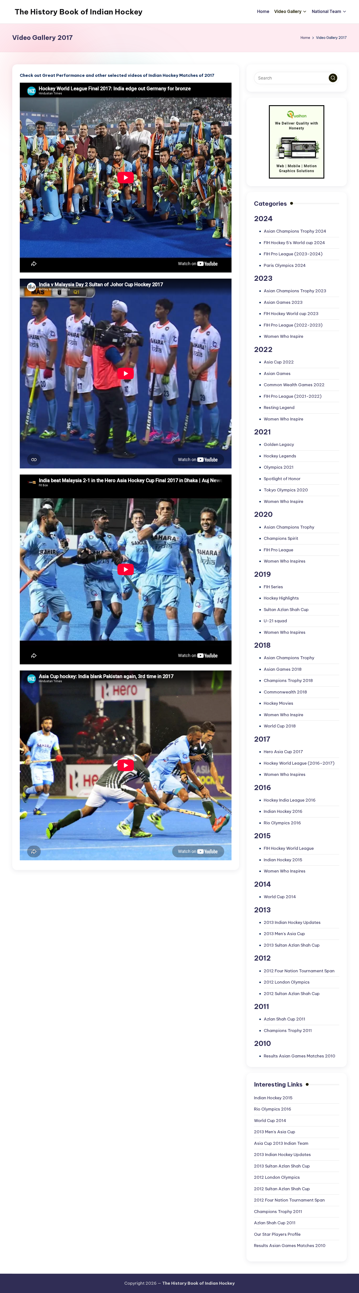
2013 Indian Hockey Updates (292, 922)
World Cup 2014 (280, 896)
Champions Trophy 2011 (288, 1030)
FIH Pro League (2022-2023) (293, 325)
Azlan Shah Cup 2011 (284, 1019)
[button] (333, 78)
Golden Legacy (279, 444)
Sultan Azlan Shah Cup (286, 609)
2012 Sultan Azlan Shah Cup (292, 993)
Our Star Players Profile (277, 1234)
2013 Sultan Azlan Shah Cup (292, 945)
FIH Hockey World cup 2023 (291, 313)
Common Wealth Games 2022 (294, 384)
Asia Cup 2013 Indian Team (281, 1143)
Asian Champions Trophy (289, 527)
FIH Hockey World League (289, 848)
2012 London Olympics (287, 982)
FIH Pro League (278, 550)
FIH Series (273, 587)
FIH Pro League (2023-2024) (293, 254)
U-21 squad (275, 621)
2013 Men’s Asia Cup (274, 1131)
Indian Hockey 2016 (283, 811)
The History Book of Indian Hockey (79, 11)
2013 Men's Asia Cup (284, 933)
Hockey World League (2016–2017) (299, 763)
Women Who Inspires (285, 561)
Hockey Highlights (281, 598)
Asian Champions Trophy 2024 (295, 231)
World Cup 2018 (280, 726)
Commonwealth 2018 (285, 692)
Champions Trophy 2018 (288, 680)
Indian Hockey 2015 (283, 859)
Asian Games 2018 (283, 669)
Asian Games (277, 373)
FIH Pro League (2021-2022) (293, 396)
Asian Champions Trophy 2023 (295, 291)
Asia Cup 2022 (279, 362)
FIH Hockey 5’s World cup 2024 (294, 242)
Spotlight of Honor (282, 478)
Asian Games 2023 (283, 302)
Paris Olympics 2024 (285, 265)
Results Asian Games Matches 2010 (299, 1056)
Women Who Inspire (283, 336)
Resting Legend (279, 407)
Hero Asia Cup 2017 (283, 751)
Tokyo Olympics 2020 (286, 490)
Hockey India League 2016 (290, 800)
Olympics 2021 (279, 467)
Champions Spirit (281, 538)
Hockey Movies (278, 703)
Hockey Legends (280, 456)
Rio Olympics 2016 (282, 823)
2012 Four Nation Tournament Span (299, 971)
